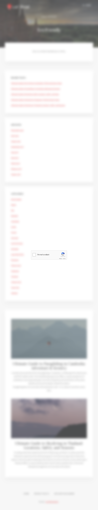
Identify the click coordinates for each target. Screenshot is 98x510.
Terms (64, 258)
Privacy (60, 258)
